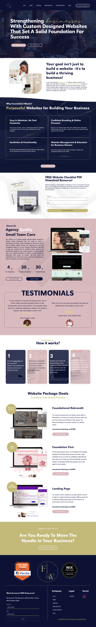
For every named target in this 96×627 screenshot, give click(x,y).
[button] (34, 279)
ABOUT (54, 600)
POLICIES (72, 596)
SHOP (54, 613)
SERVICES (55, 603)
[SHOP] (64, 613)
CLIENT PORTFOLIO (57, 610)
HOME (54, 596)
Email (48, 203)
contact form (16, 361)
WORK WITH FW (56, 606)
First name (49, 196)
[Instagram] (84, 596)
